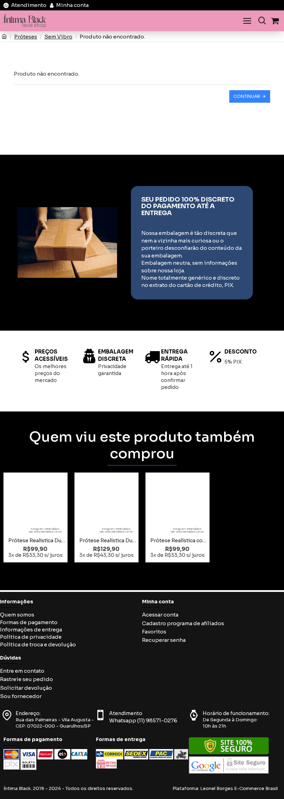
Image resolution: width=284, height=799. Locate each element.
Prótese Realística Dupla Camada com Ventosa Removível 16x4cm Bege (36, 540)
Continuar (246, 96)
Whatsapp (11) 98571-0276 (143, 720)
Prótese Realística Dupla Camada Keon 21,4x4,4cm (107, 540)
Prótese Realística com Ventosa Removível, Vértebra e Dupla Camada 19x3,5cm (178, 540)
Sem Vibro (58, 36)
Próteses (25, 36)
